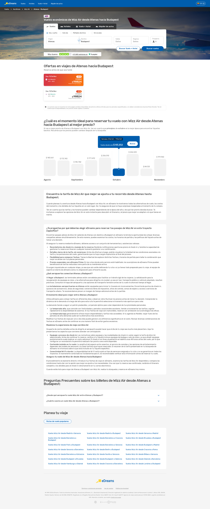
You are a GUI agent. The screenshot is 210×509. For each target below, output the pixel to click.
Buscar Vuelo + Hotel (128, 48)
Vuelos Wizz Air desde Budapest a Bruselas (65, 459)
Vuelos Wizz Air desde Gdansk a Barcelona (143, 459)
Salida (118, 39)
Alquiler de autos (57, 4)
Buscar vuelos (153, 48)
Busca (132, 144)
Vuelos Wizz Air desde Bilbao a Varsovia (142, 454)
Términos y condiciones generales (91, 488)
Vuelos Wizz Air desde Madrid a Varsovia (64, 433)
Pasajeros (155, 39)
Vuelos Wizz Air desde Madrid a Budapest (104, 433)
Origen (50, 39)
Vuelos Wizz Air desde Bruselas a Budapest (143, 438)
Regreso (136, 39)
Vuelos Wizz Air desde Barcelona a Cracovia (105, 438)
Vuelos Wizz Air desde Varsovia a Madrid (142, 433)
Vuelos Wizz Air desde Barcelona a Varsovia (104, 445)
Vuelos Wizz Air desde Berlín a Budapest (103, 449)
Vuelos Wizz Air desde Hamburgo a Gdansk (65, 464)
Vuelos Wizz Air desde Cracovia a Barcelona (105, 464)
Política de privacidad (122, 488)
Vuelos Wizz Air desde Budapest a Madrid (142, 445)
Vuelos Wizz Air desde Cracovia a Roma (142, 449)
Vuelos (23, 4)
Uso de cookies (108, 488)
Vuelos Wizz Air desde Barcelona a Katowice (66, 454)
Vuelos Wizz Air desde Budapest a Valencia (104, 459)
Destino (84, 39)
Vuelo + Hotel (42, 4)
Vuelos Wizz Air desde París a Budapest (64, 445)
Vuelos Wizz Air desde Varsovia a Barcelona (65, 449)
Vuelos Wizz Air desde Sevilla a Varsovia (103, 454)
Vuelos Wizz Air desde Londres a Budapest (143, 464)
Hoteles (31, 4)
